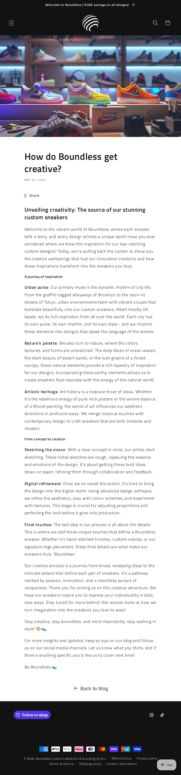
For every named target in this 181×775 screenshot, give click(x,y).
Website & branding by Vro (86, 758)
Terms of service (61, 764)
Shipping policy (90, 764)
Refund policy (121, 758)
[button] (11, 23)
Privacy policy (147, 758)
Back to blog (94, 688)
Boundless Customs (50, 758)
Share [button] (34, 195)
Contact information (122, 764)
